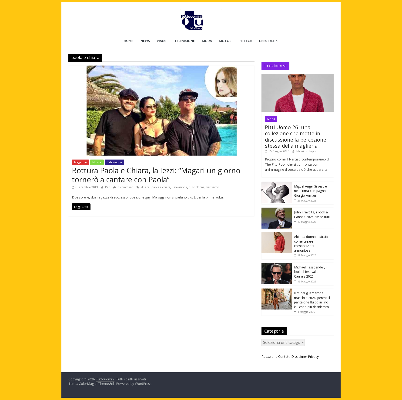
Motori (225, 40)
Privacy (313, 356)
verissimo (212, 187)
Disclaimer (299, 356)
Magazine (80, 162)
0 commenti (125, 187)
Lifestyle (267, 40)
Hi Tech (245, 40)
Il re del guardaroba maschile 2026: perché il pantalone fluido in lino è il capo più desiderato (312, 300)
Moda (207, 40)
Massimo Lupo (306, 151)
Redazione (269, 356)
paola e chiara (160, 187)
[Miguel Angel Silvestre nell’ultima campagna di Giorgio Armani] (276, 184)
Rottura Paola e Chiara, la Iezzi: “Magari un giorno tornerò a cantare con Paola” (156, 174)
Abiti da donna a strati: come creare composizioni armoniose (311, 243)
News (145, 40)
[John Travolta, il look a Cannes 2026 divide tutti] (276, 210)
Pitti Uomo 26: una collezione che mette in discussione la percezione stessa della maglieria (295, 136)
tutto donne (196, 187)
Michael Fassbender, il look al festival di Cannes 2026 (310, 271)
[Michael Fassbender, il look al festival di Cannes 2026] (276, 265)
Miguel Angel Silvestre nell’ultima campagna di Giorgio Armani (311, 191)
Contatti (284, 356)
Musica (96, 162)
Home (129, 40)
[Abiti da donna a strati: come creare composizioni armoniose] (276, 234)
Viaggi (162, 40)
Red (108, 187)
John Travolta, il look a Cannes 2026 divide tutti (312, 214)
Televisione (184, 40)
